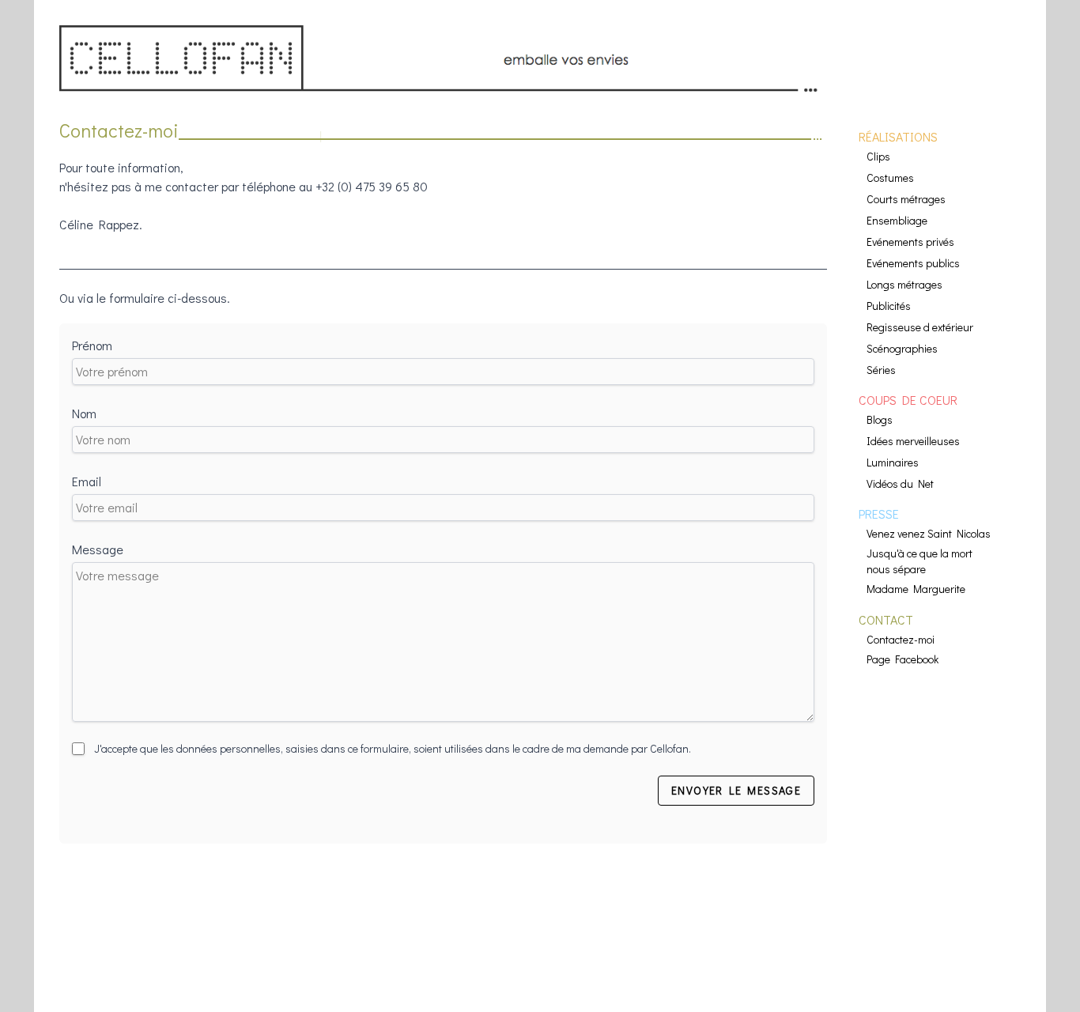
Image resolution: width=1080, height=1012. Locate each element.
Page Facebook (902, 658)
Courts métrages (906, 198)
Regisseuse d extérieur (920, 326)
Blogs (880, 419)
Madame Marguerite (916, 588)
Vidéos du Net (900, 483)
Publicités (889, 305)
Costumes (890, 177)
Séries (881, 369)
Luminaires (893, 462)
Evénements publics (913, 262)
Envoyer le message (736, 790)
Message (97, 549)
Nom (84, 413)
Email (86, 481)
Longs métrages (904, 284)
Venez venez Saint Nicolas (929, 533)
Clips (878, 156)
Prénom (92, 345)
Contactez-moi (901, 639)
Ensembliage (897, 220)
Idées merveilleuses (913, 440)
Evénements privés (910, 241)
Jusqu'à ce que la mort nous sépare (919, 561)
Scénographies (902, 348)
